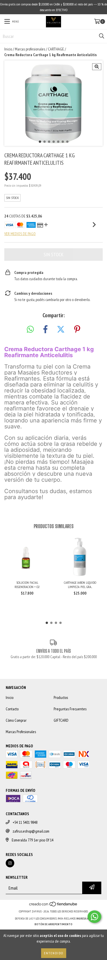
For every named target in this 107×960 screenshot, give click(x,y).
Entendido (53, 953)
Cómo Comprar (16, 720)
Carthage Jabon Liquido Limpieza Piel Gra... (80, 584)
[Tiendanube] (53, 906)
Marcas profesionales (30, 49)
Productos (61, 697)
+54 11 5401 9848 (25, 822)
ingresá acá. (84, 918)
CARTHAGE (56, 49)
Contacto (12, 708)
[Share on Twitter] (60, 329)
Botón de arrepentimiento (53, 924)
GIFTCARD (61, 720)
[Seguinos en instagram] (10, 863)
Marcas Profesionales (21, 731)
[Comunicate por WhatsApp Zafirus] (94, 916)
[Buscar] (101, 36)
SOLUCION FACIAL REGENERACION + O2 (27, 584)
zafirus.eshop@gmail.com (31, 831)
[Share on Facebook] (45, 329)
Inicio (8, 49)
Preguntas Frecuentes (70, 708)
